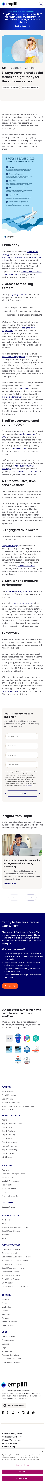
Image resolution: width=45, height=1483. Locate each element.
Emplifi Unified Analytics (12, 1123)
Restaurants (7, 1185)
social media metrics (22, 603)
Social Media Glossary (11, 1231)
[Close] (42, 1451)
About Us (6, 1299)
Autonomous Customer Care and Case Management (18, 1107)
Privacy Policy (30, 785)
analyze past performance (13, 257)
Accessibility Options (10, 1355)
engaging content (18, 294)
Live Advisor (7, 1138)
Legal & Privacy (8, 1325)
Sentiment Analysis (9, 1253)
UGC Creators (7, 1283)
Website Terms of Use (11, 1440)
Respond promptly (10, 546)
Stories (20, 388)
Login (4, 1347)
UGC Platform (7, 1157)
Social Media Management (30, 87)
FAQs (4, 1238)
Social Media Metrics (10, 1272)
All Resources (7, 1220)
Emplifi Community (9, 1150)
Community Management (11, 87)
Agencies (5, 1170)
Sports (4, 1192)
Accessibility (7, 1351)
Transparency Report (11, 1362)
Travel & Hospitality (10, 1196)
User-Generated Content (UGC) (15, 1286)
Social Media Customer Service (15, 1260)
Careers (5, 1311)
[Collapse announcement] (42, 10)
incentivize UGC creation (25, 471)
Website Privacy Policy (12, 1433)
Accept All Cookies (22, 1478)
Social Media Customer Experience (16, 1257)
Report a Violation (9, 1443)
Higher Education (9, 1177)
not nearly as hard (19, 448)
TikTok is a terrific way (12, 397)
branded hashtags (26, 434)
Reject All (22, 1472)
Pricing (4, 1303)
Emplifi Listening (8, 1135)
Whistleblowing (8, 1447)
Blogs (4, 1223)
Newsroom (6, 1314)
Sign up (22, 793)
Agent (4, 1120)
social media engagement (13, 356)
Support (5, 1344)
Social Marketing (9, 1095)
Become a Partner (9, 1322)
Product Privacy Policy (12, 1437)
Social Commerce (9, 1099)
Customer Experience (11, 1249)
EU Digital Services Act (11, 1359)
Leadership (6, 1307)
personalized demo (10, 691)
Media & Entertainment (11, 1181)
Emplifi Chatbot (8, 1153)
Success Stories (8, 1207)
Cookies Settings (22, 1465)
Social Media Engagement (12, 1264)
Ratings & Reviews (9, 1146)
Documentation (8, 1340)
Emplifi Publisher (9, 1131)
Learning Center (8, 1336)
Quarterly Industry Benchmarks (15, 1227)
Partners (5, 1318)
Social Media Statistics (11, 1275)
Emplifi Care (7, 1127)
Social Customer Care (11, 1102)
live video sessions (26, 565)
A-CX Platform (8, 1091)
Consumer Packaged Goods (13, 1174)
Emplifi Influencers (9, 1142)
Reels (26, 388)
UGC (4, 437)
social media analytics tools (18, 591)
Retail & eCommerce (10, 1188)
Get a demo (10, 986)
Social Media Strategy (11, 1279)
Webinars (6, 1235)
